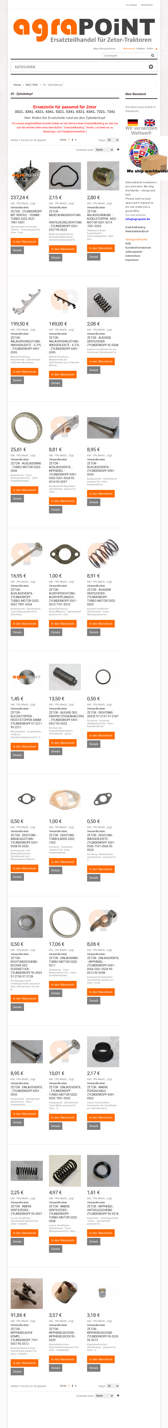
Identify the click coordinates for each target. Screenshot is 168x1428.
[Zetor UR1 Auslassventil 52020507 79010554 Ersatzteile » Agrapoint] (27, 554)
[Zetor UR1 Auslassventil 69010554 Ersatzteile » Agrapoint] (103, 428)
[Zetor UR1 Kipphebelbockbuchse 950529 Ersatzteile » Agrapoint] (65, 1294)
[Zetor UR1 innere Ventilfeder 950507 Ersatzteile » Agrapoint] (27, 1171)
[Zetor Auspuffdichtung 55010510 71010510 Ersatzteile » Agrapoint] (65, 554)
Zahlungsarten (133, 251)
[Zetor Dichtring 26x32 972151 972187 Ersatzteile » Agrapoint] (103, 677)
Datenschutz (132, 255)
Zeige (101, 140)
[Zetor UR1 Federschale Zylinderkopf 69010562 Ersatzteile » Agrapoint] (103, 1052)
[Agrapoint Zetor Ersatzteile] (133, 121)
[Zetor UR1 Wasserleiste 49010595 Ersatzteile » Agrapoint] (27, 302)
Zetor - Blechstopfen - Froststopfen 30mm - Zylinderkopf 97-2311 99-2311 (27, 720)
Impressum (132, 259)
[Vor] (76, 140)
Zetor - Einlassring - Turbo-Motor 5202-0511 (64, 961)
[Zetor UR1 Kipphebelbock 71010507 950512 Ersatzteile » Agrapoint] (27, 1294)
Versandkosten (20, 207)
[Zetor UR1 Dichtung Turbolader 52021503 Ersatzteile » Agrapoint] (65, 800)
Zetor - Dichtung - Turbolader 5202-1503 (62, 839)
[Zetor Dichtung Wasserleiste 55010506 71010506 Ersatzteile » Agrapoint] (103, 800)
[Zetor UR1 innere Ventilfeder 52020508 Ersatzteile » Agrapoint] (65, 1171)
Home (17, 84)
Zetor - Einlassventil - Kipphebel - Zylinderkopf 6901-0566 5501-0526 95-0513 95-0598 (103, 965)
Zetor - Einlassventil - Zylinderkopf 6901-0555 (27, 1091)
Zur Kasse (131, 5)
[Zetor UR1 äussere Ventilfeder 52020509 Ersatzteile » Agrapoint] (103, 554)
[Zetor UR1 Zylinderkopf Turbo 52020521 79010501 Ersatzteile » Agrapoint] (27, 176)
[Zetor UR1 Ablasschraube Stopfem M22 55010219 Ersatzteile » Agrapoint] (103, 176)
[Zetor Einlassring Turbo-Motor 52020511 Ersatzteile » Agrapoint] (65, 922)
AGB (128, 243)
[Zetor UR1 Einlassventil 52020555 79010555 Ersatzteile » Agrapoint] (65, 1052)
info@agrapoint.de (137, 219)
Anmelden (147, 5)
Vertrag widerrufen (136, 239)
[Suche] (153, 56)
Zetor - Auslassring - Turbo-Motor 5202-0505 (26, 467)
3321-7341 (32, 84)
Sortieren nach (84, 149)
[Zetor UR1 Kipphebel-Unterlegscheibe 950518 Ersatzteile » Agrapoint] (103, 1171)
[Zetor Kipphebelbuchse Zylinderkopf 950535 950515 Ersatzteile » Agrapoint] (103, 1294)
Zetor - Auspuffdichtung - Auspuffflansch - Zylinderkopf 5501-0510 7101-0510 (63, 597)
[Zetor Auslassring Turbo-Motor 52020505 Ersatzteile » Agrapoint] (27, 428)
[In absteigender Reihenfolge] (118, 149)
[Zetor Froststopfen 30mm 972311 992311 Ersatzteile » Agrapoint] (27, 677)
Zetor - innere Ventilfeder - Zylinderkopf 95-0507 (26, 1210)
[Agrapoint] (84, 30)
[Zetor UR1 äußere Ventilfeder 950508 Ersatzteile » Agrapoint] (103, 302)
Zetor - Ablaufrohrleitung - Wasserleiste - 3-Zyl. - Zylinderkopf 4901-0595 (26, 345)
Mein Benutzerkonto (104, 48)
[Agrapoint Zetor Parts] (150, 121)
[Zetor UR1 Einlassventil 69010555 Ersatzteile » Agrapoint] (27, 1052)
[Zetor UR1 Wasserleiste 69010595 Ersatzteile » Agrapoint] (65, 302)
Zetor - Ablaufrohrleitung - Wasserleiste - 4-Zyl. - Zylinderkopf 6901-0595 (64, 345)
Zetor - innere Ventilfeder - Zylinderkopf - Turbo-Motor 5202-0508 (63, 1214)
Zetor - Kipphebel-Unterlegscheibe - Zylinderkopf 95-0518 (102, 1210)
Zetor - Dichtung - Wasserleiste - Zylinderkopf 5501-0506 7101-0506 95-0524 (101, 843)
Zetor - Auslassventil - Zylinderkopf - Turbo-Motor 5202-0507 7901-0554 (25, 597)
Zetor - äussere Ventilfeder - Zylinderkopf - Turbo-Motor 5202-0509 (101, 597)
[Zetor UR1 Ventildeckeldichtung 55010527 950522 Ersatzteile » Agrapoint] (65, 176)
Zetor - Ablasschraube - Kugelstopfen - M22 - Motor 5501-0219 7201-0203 (102, 219)
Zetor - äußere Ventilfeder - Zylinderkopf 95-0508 (102, 341)
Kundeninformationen (138, 247)
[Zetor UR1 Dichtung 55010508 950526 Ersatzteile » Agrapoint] (27, 800)
